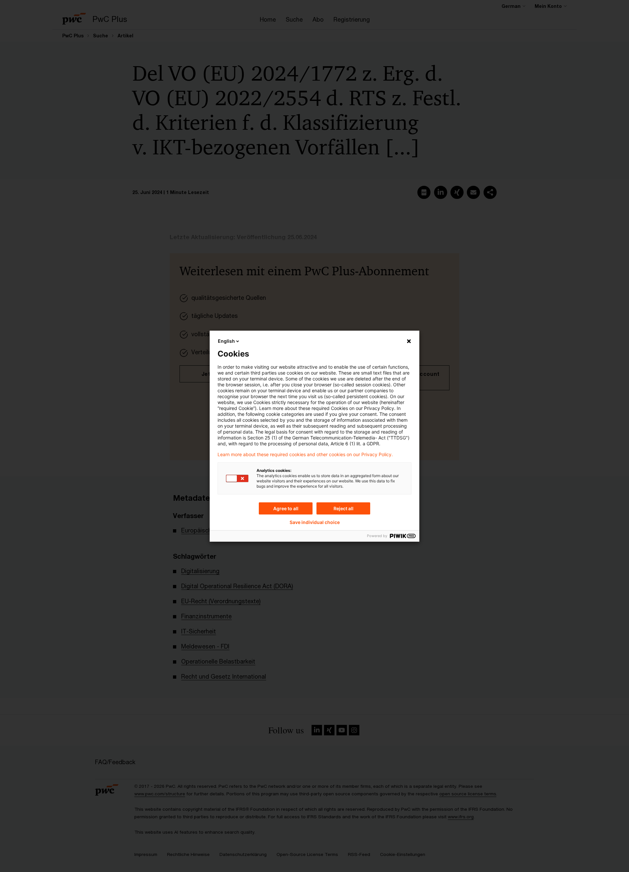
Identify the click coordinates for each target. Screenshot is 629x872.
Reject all (343, 508)
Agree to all (285, 508)
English (226, 341)
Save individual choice (315, 522)
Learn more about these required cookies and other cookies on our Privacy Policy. (305, 454)
